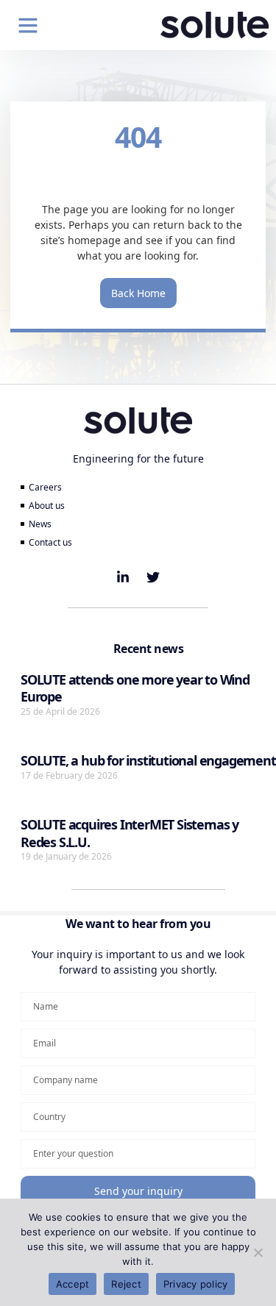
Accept (73, 1284)
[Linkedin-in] (123, 577)
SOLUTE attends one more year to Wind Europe (135, 688)
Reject (126, 1284)
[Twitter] (153, 577)
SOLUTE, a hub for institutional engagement (148, 760)
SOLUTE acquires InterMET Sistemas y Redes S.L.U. (129, 833)
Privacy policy (195, 1284)
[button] (28, 25)
